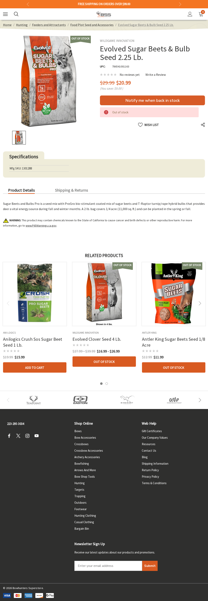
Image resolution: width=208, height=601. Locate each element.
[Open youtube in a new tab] (38, 436)
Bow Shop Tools (84, 476)
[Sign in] (190, 14)
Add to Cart (34, 368)
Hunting (79, 483)
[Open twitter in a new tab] (19, 436)
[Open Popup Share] (203, 125)
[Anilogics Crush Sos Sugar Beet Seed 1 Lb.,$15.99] (35, 294)
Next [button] (180, 4)
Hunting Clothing (85, 515)
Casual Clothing (84, 522)
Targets (79, 489)
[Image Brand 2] (80, 400)
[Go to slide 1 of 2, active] (101, 383)
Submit (150, 566)
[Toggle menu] (5, 14)
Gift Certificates (152, 431)
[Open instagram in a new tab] (28, 436)
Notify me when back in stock (152, 100)
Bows (78, 431)
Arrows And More (85, 470)
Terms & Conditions (154, 483)
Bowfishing (81, 463)
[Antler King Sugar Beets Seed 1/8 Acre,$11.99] (174, 294)
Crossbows (81, 444)
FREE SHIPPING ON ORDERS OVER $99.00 (104, 4)
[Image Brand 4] (127, 400)
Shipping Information (155, 463)
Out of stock (104, 362)
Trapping (80, 496)
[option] (33, 400)
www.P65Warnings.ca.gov (41, 225)
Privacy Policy (150, 476)
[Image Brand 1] (33, 400)
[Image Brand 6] (174, 400)
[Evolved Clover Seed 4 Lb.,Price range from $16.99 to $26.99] (104, 294)
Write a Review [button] (155, 75)
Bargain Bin (81, 528)
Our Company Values (155, 437)
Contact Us (149, 450)
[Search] (16, 14)
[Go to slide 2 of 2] (106, 383)
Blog (145, 457)
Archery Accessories (87, 457)
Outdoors (80, 502)
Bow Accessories (85, 437)
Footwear (80, 509)
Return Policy (150, 470)
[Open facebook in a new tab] (10, 436)
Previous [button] (28, 4)
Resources (148, 444)
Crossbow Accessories (88, 450)
